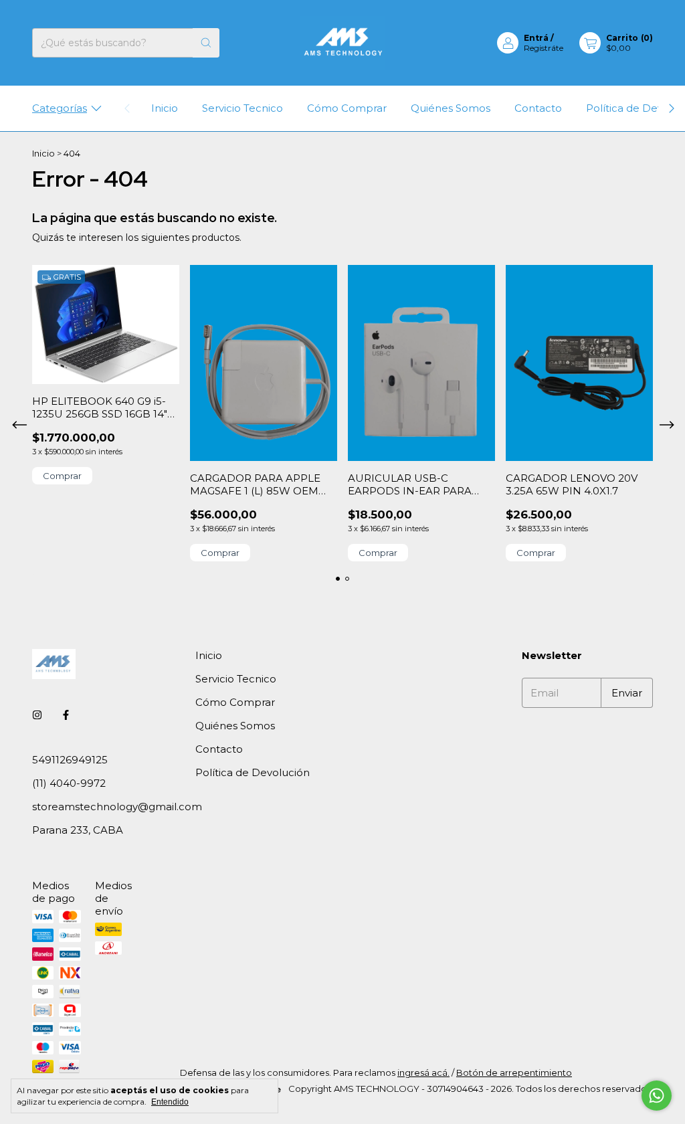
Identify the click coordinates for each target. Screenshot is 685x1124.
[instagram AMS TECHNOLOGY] (37, 715)
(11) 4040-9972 (69, 783)
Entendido (170, 1102)
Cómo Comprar (347, 108)
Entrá (536, 38)
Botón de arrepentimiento (514, 1072)
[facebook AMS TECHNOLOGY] (66, 715)
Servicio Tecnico (242, 108)
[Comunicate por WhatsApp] (657, 1096)
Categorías (59, 108)
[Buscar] (206, 43)
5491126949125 (70, 759)
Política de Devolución (252, 772)
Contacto (538, 108)
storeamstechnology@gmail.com (117, 806)
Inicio (164, 108)
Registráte (543, 48)
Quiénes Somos (450, 108)
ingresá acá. (423, 1072)
